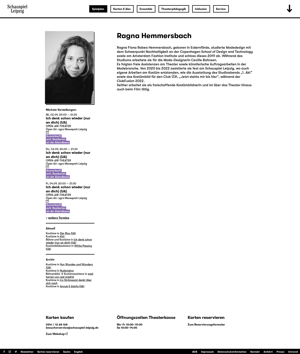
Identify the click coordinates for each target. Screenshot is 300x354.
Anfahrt (268, 351)
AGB (194, 351)
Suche (66, 351)
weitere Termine (58, 217)
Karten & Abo (122, 9)
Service (221, 9)
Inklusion (201, 9)
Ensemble (146, 9)
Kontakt (255, 351)
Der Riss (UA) (68, 233)
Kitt (62, 236)
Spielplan (98, 9)
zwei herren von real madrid (69, 275)
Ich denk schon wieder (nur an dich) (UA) (69, 241)
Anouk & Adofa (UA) (72, 286)
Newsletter (27, 351)
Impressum (207, 351)
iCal (47, 132)
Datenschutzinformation (232, 351)
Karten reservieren (48, 351)
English (78, 351)
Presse (280, 351)
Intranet (293, 351)
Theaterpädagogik (173, 9)
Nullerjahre (67, 270)
